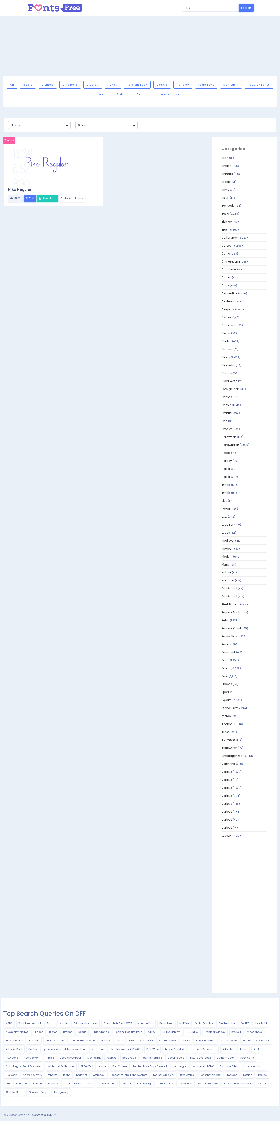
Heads (226, 453)
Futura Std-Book (200, 1057)
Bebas (82, 1032)
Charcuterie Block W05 (118, 1023)
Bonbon (33, 1049)
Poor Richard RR (152, 1057)
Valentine (228, 764)
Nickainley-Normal (17, 1032)
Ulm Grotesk (187, 1075)
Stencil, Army (231, 708)
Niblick (50, 1057)
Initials (226, 485)
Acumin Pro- (146, 1023)
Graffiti (227, 413)
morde (262, 1075)
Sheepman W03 (211, 1075)
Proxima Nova (167, 1040)
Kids (224, 501)
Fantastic (228, 365)
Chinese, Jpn (231, 261)
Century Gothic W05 (82, 1040)
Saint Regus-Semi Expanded (24, 1066)
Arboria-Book (14, 1049)
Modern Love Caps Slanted (150, 1066)
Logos (226, 533)
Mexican (227, 548)
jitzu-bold (261, 1023)
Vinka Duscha (204, 1023)
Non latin (231, 84)
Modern (227, 556)
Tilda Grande (100, 1032)
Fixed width (229, 381)
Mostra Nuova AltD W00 (125, 1049)
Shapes (227, 684)
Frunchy (53, 1083)
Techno (143, 94)
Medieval (228, 541)
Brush (225, 230)
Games (227, 397)
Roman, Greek (232, 628)
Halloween (229, 437)
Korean (227, 509)
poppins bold (176, 1057)
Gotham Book (225, 1057)
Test (31, 198)
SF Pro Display (171, 1032)
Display (93, 84)
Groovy (227, 429)
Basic (28, 84)
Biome (53, 1032)
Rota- (50, 1023)
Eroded (226, 341)
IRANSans (12, 1057)
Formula (34, 1040)
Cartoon (65, 198)
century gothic (55, 1040)
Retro (225, 620)
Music (226, 564)
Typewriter (229, 748)
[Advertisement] (140, 45)
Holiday (183, 84)
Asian (225, 198)
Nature (226, 572)
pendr (119, 1040)
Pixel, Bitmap (230, 604)
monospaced (106, 1083)
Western (228, 836)
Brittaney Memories (86, 1023)
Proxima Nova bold (141, 1040)
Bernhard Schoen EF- (203, 1049)
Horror (226, 469)
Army (225, 190)
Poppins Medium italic (128, 1032)
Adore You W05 (32, 1075)
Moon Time (98, 1049)
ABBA (9, 1023)
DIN (8, 1083)
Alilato (64, 1023)
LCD (224, 517)
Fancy (113, 84)
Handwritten (230, 445)
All (12, 84)
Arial (256, 1049)
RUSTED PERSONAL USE (237, 1083)
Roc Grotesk (119, 1066)
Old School (229, 588)
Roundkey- (166, 1023)
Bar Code (228, 206)
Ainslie (186, 1040)
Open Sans (247, 1057)
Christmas (229, 269)
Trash (226, 732)
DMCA (52, 1115)
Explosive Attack (230, 1066)
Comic (226, 277)
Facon (39, 1032)
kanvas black (254, 1066)
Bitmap (47, 84)
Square (227, 700)
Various (227, 772)
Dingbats (70, 84)
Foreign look (137, 84)
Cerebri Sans (165, 1083)
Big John (11, 1075)
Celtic (226, 253)
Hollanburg (144, 1083)
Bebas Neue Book (70, 1057)
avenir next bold (208, 1083)
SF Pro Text (87, 1066)
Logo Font (206, 84)
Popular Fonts (259, 84)
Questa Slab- (14, 1092)
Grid (224, 421)
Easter (226, 333)
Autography (61, 1092)
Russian (227, 644)
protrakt (236, 1032)
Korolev (105, 1040)
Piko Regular (19, 189)
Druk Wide (152, 1049)
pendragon (180, 1066)
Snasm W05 (229, 1040)
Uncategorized (170, 94)
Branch (67, 1032)
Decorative (229, 293)
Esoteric (227, 349)
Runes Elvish (230, 636)
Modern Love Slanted (256, 1040)
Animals (227, 174)
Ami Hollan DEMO (203, 1066)
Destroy (227, 301)
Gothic (162, 84)
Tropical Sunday (215, 1032)
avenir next (185, 1083)
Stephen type (227, 1023)
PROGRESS (192, 1032)
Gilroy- (152, 1032)
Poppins (111, 1057)
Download (49, 198)
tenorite (52, 1075)
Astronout (99, 1075)
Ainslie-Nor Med (174, 1049)
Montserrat (94, 1057)
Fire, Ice (227, 373)
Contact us (39, 1115)
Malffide (184, 1023)
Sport (225, 692)
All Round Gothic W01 (61, 1066)
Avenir (243, 1049)
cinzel (102, 1066)
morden (232, 1075)
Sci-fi (225, 660)
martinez (81, 1075)
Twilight (126, 1083)
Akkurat (261, 1083)
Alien (225, 158)
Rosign (37, 1083)
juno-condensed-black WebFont (65, 1049)
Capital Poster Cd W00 (78, 1083)
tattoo (122, 94)
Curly (225, 285)
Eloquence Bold (205, 1040)
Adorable (228, 1049)
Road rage (129, 1057)
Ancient (227, 166)
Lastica (247, 1075)
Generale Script (38, 1092)
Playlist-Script (14, 1040)
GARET (245, 1023)
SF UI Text (21, 1083)
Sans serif (228, 652)
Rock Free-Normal (29, 1023)
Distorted (228, 325)
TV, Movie (228, 740)
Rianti (66, 1075)
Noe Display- (32, 1057)
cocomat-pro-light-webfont (129, 1075)
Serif (225, 676)
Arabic (226, 182)
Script (103, 94)
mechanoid (254, 1032)
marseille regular (163, 1075)
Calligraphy (230, 238)
